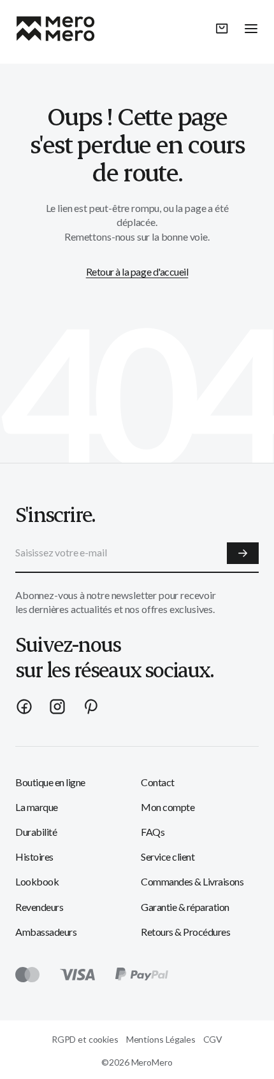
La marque (36, 807)
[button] (222, 29)
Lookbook (37, 881)
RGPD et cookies (85, 1039)
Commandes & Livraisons (192, 881)
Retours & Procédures (185, 931)
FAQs (152, 831)
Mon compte (167, 807)
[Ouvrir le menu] (251, 28)
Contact (158, 782)
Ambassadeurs (45, 931)
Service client (167, 856)
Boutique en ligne (50, 782)
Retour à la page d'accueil (137, 271)
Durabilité (36, 831)
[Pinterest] (90, 707)
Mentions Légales (161, 1039)
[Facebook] (24, 707)
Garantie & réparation (185, 907)
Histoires (34, 856)
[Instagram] (57, 707)
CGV (213, 1039)
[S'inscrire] (243, 553)
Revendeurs (39, 907)
